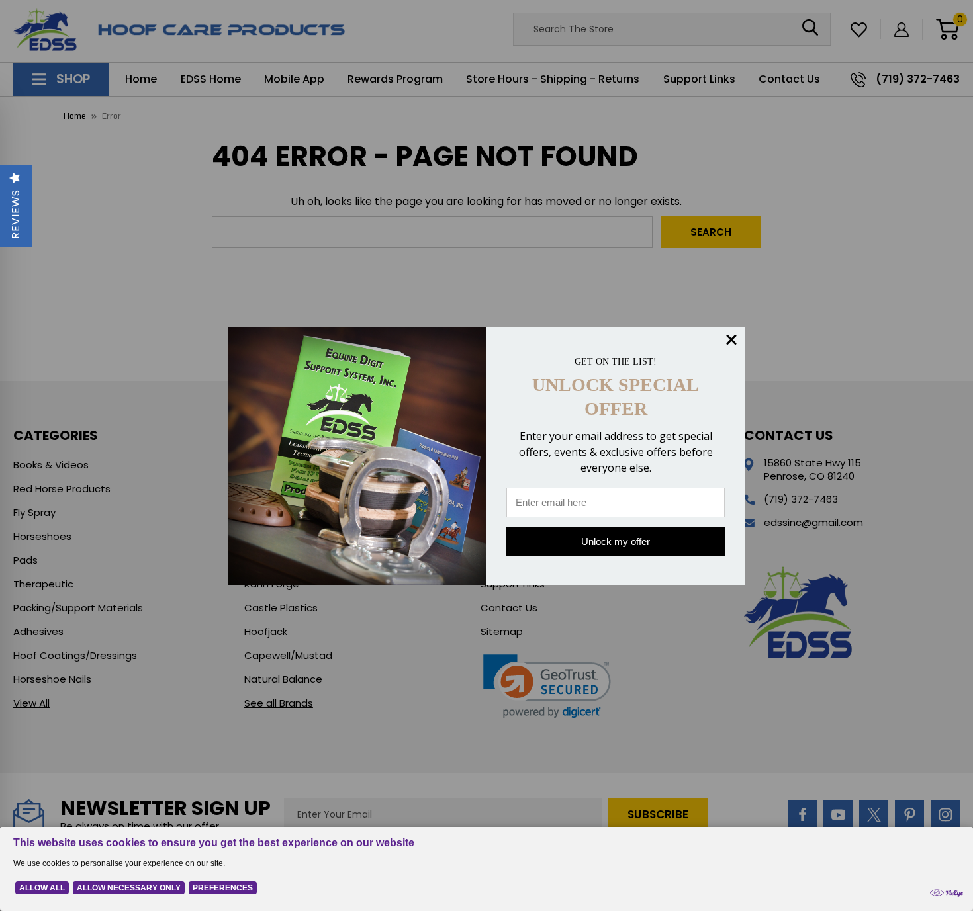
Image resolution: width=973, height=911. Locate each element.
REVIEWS (15, 214)
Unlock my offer (615, 541)
